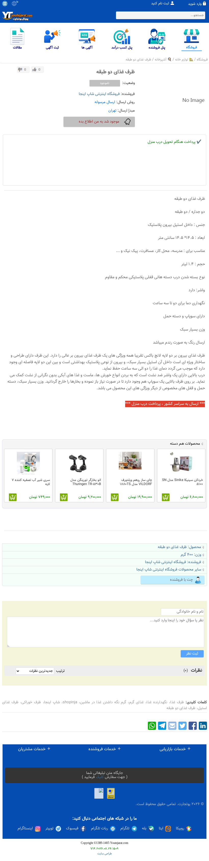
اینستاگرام (25, 828)
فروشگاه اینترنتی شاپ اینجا (99, 94)
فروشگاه (202, 59)
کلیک (100, 777)
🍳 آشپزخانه (163, 59)
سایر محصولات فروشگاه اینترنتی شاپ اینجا (168, 570)
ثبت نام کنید (160, 3)
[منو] (5, 3)
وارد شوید (195, 4)
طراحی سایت (104, 854)
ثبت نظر (192, 654)
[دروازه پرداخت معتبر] (111, 793)
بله (144, 828)
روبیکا (180, 828)
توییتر (49, 828)
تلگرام (124, 828)
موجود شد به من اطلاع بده (99, 122)
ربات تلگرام (99, 828)
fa (17, 2)
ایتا (161, 828)
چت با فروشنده (181, 580)
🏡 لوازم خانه (184, 59)
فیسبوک (72, 828)
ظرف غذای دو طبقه (138, 59)
